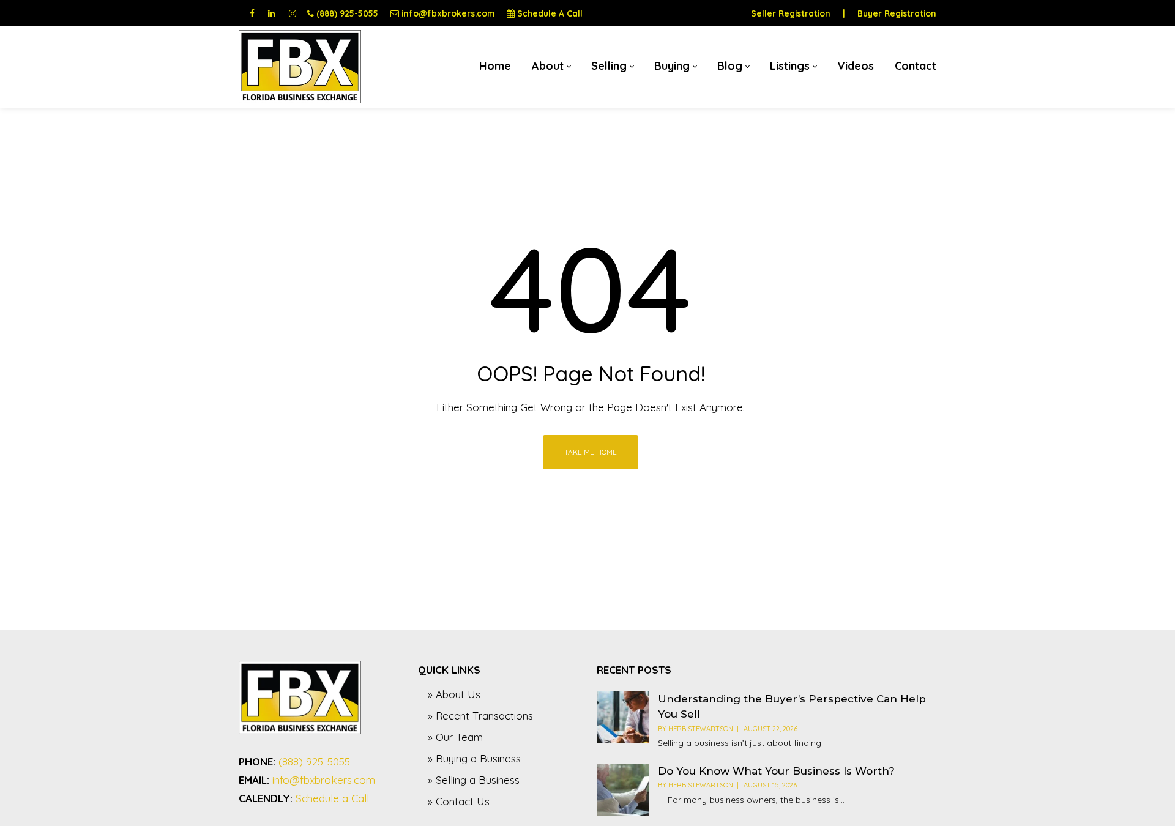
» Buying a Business (474, 758)
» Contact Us (459, 801)
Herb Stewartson (700, 728)
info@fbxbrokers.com (447, 13)
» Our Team (455, 737)
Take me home (590, 451)
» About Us (454, 694)
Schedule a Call (332, 798)
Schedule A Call (550, 13)
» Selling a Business (474, 779)
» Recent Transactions (480, 715)
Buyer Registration (896, 13)
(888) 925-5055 (347, 13)
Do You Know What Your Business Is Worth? (776, 771)
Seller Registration (790, 13)
